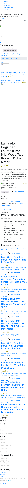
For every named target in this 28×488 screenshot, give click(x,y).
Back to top (3, 483)
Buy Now (5, 192)
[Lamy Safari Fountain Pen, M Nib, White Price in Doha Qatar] (14, 354)
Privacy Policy (4, 448)
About (6, 3)
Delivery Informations (6, 452)
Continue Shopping (10, 50)
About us (2, 439)
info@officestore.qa (6, 433)
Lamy (8, 205)
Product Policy (4, 465)
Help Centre (3, 458)
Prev (2, 62)
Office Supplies (8, 7)
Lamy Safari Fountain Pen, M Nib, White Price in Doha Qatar (13, 365)
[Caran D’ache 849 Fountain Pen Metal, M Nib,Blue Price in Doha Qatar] (14, 374)
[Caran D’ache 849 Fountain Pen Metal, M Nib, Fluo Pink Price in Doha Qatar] (14, 312)
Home (6, 1)
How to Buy (3, 460)
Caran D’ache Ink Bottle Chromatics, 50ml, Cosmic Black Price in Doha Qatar (13, 408)
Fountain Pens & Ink (11, 58)
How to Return (4, 464)
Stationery (7, 5)
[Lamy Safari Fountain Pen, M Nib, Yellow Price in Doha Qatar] (14, 249)
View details (4, 138)
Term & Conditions (5, 445)
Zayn (9, 480)
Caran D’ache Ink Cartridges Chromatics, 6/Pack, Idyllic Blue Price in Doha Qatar (14, 280)
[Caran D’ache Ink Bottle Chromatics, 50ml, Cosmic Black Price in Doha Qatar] (14, 396)
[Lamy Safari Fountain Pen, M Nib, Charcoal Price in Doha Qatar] (14, 335)
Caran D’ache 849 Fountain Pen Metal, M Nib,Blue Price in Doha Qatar (12, 386)
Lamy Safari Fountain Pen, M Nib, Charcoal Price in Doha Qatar (12, 346)
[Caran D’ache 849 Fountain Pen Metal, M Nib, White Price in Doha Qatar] (14, 290)
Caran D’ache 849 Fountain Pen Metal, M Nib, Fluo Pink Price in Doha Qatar (12, 325)
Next (2, 78)
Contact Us (7, 9)
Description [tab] (7, 209)
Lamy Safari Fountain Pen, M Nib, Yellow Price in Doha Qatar (13, 260)
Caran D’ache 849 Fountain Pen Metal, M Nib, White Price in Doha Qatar (13, 302)
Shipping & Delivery (6, 462)
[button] (1, 43)
